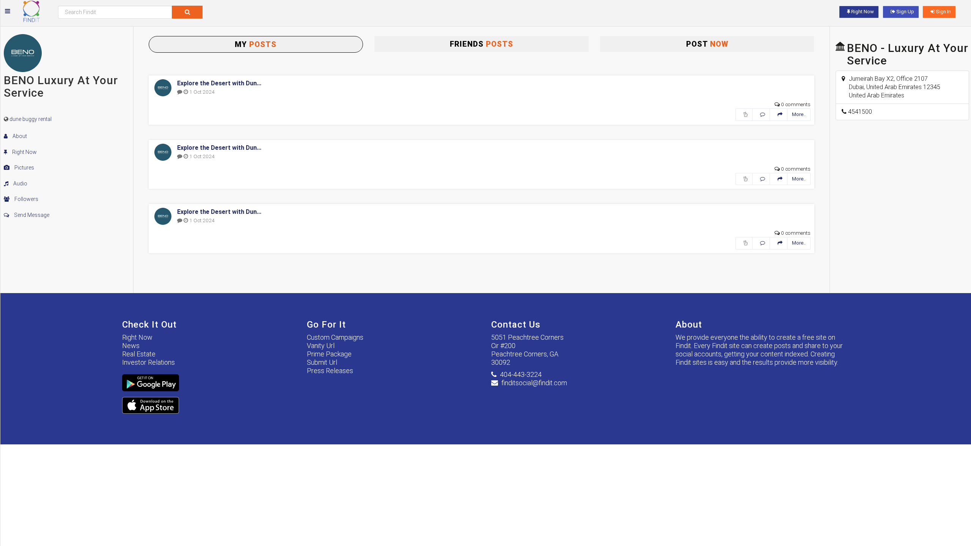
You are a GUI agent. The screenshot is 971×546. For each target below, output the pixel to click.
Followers (25, 199)
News (131, 346)
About (19, 136)
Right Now (24, 152)
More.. (799, 114)
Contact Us (515, 324)
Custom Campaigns (335, 337)
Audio (19, 183)
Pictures (23, 168)
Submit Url (322, 362)
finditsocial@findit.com (534, 383)
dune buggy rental (30, 119)
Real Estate (139, 354)
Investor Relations (148, 362)
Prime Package (329, 354)
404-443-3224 (521, 374)
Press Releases (330, 371)
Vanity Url (321, 346)
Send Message (31, 215)
